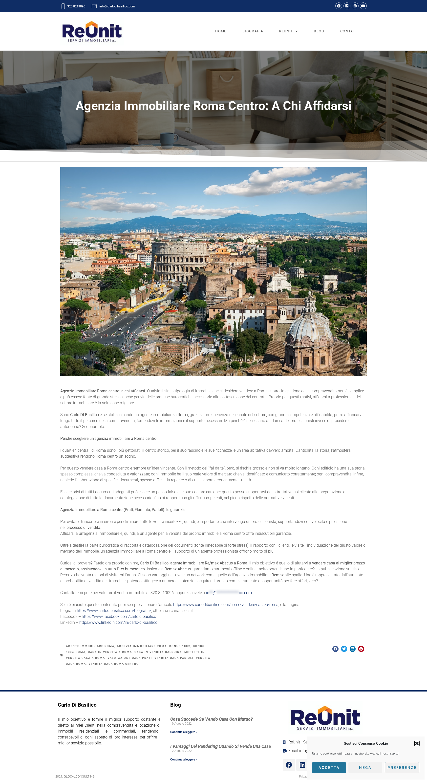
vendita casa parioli (173, 658)
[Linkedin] (346, 5)
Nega (365, 767)
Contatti (349, 31)
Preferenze (402, 767)
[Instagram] (355, 5)
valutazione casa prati (129, 658)
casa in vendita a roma (110, 652)
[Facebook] (338, 5)
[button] (416, 743)
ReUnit (286, 31)
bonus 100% (180, 646)
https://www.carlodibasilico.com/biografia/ (114, 610)
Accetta (329, 767)
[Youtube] (363, 5)
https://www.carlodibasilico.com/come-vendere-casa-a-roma (225, 604)
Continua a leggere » (183, 732)
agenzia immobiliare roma (142, 646)
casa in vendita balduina (158, 652)
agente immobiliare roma (90, 646)
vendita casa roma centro (113, 664)
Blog (319, 31)
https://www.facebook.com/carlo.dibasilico (119, 616)
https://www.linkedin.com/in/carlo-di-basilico (118, 622)
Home (221, 31)
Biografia (252, 31)
